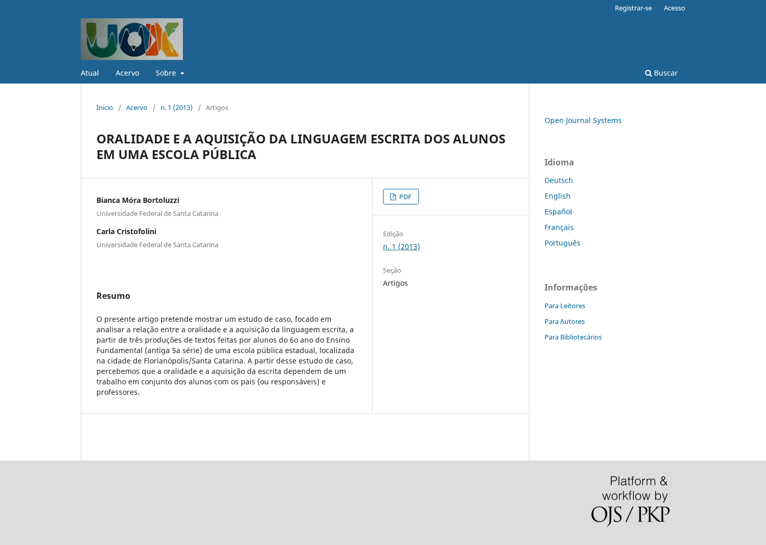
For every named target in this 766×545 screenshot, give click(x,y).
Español (558, 211)
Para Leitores (565, 305)
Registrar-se (633, 8)
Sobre (167, 73)
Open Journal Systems (583, 120)
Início (104, 107)
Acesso (674, 8)
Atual (90, 73)
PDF (405, 196)
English (558, 196)
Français (559, 227)
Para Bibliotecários (573, 337)
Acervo (127, 73)
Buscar (665, 73)
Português (562, 243)
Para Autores (565, 321)
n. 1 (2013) (176, 107)
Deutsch (559, 180)
